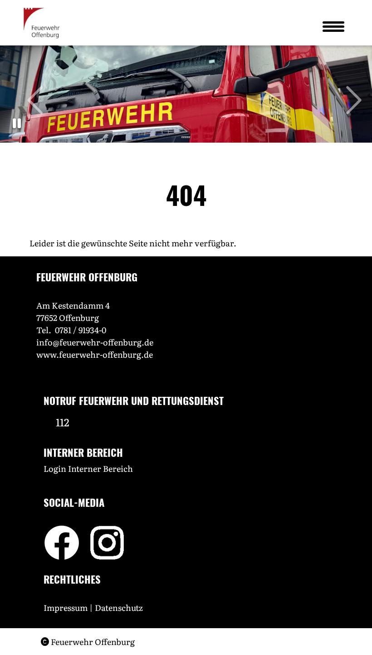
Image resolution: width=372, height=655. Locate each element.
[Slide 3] (186, 137)
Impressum (66, 607)
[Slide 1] (182, 137)
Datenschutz (120, 607)
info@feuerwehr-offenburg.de (94, 342)
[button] (16, 123)
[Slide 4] (188, 137)
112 (62, 422)
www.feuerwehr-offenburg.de (94, 354)
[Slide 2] (184, 137)
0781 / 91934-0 (80, 330)
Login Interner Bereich (88, 468)
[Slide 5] (190, 137)
